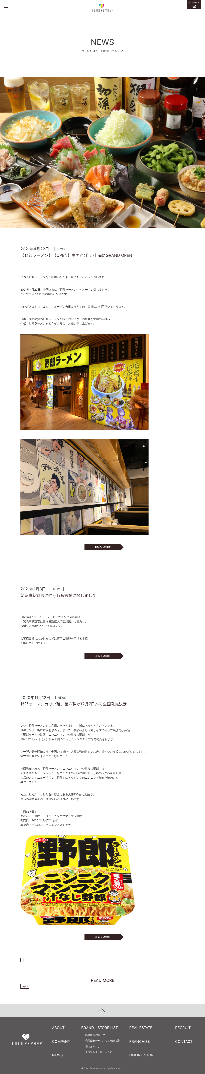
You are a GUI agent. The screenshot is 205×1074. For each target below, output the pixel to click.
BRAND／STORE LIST (99, 1028)
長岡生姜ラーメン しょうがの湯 (102, 1040)
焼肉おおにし (92, 1046)
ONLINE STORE (142, 1055)
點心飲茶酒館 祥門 (95, 1034)
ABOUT (58, 1028)
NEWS (57, 1055)
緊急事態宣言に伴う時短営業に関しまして (58, 595)
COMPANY (61, 1041)
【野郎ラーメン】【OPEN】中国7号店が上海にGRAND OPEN (76, 255)
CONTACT (184, 1041)
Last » (25, 986)
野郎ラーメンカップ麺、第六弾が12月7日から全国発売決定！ (75, 704)
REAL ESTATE (140, 1028)
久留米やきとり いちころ (98, 1052)
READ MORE (102, 547)
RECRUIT (183, 1028)
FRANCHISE (139, 1041)
